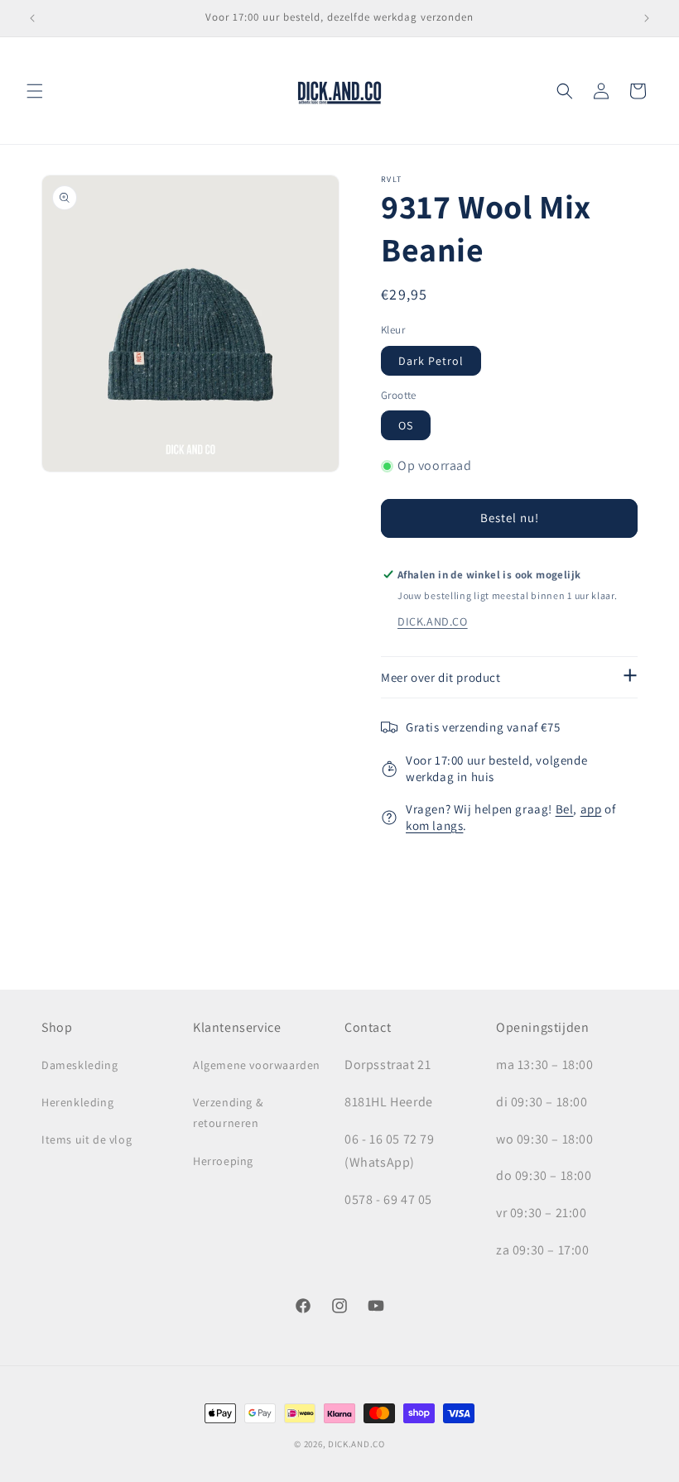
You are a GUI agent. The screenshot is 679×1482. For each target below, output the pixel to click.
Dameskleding (79, 1065)
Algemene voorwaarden (256, 1065)
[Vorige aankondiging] (32, 18)
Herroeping (223, 1160)
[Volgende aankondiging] (646, 18)
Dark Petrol (431, 360)
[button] (35, 91)
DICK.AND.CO (432, 621)
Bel (565, 809)
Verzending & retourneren (227, 1112)
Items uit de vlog (86, 1139)
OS (405, 425)
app (591, 809)
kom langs (434, 825)
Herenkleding (77, 1102)
